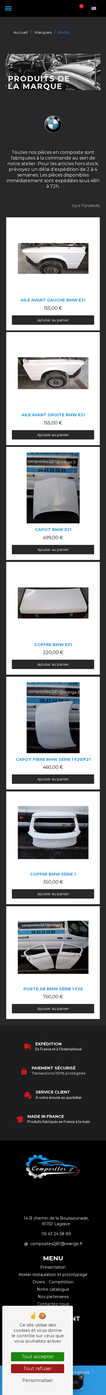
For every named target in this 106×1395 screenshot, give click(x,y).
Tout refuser (37, 1368)
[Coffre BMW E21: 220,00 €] (53, 618)
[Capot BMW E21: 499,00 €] (53, 503)
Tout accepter (37, 1356)
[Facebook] (61, 1193)
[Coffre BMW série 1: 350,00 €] (53, 847)
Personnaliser (37, 1380)
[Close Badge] (81, 1377)
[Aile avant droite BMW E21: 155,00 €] (53, 388)
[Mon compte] (71, 8)
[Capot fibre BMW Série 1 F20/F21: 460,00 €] (53, 733)
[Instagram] (45, 1193)
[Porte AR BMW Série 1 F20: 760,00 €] (53, 962)
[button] (8, 8)
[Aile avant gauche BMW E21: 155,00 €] (53, 273)
